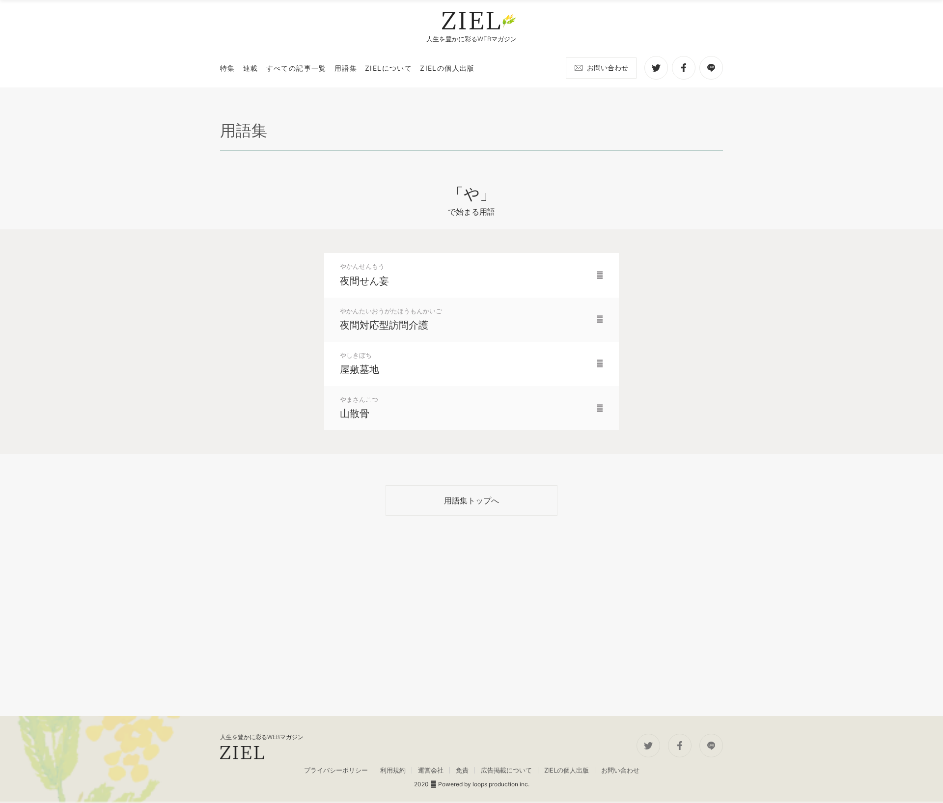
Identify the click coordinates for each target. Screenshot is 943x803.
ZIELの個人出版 (566, 770)
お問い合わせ (607, 67)
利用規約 (393, 770)
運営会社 (431, 770)
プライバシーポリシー (336, 770)
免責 (462, 770)
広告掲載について (506, 770)
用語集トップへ (471, 500)
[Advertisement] (471, 616)
